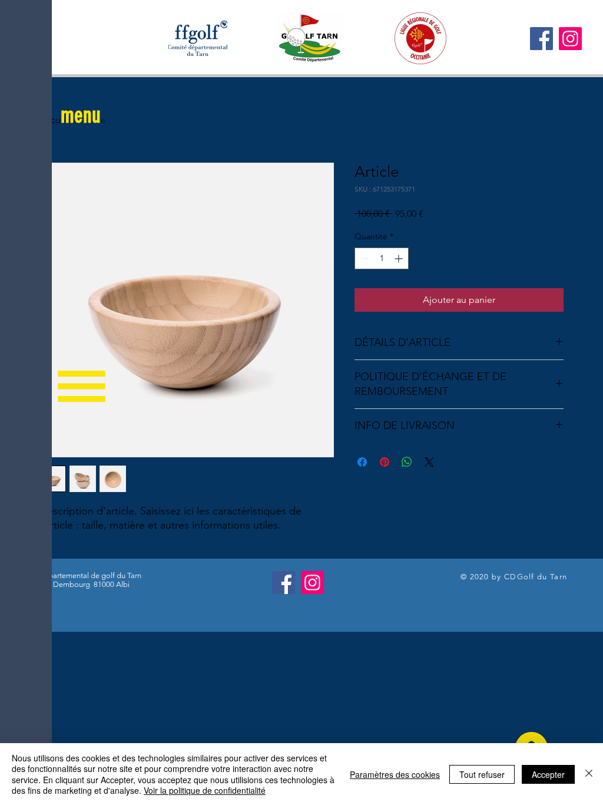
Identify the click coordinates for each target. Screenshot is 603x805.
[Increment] (399, 258)
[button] (81, 115)
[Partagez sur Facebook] (362, 462)
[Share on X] (429, 462)
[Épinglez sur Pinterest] (384, 462)
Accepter (548, 774)
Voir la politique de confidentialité (205, 790)
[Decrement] (363, 258)
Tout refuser (482, 774)
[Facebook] (541, 38)
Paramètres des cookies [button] (395, 774)
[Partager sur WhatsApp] (407, 462)
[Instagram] (570, 38)
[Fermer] (589, 774)
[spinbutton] (381, 258)
